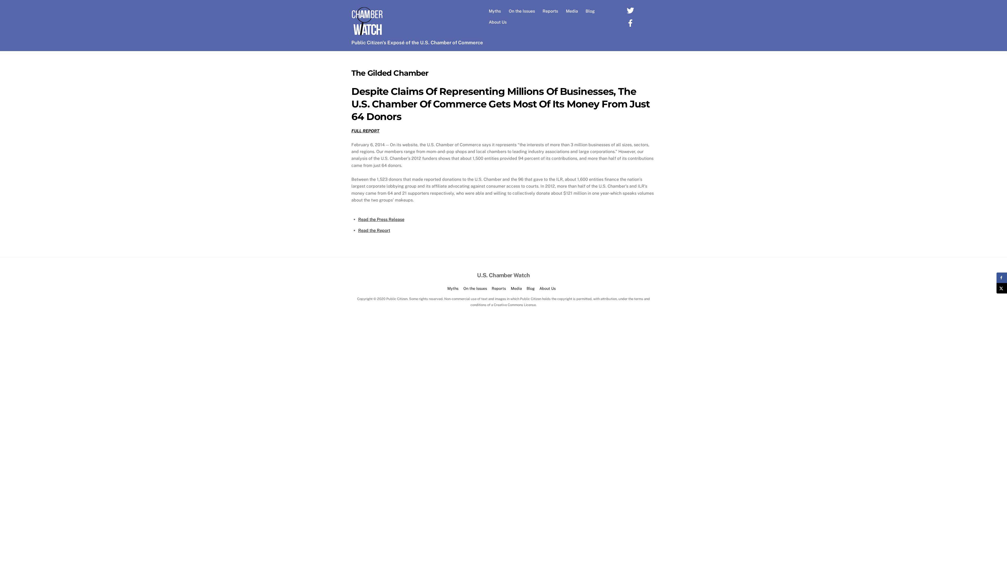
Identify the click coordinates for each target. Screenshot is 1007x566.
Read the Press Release (381, 219)
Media (572, 11)
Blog (590, 11)
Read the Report (374, 230)
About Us (498, 22)
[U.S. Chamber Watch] (367, 34)
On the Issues (522, 11)
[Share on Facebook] (1002, 278)
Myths (495, 11)
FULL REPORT (365, 130)
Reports (550, 11)
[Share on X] (1002, 288)
